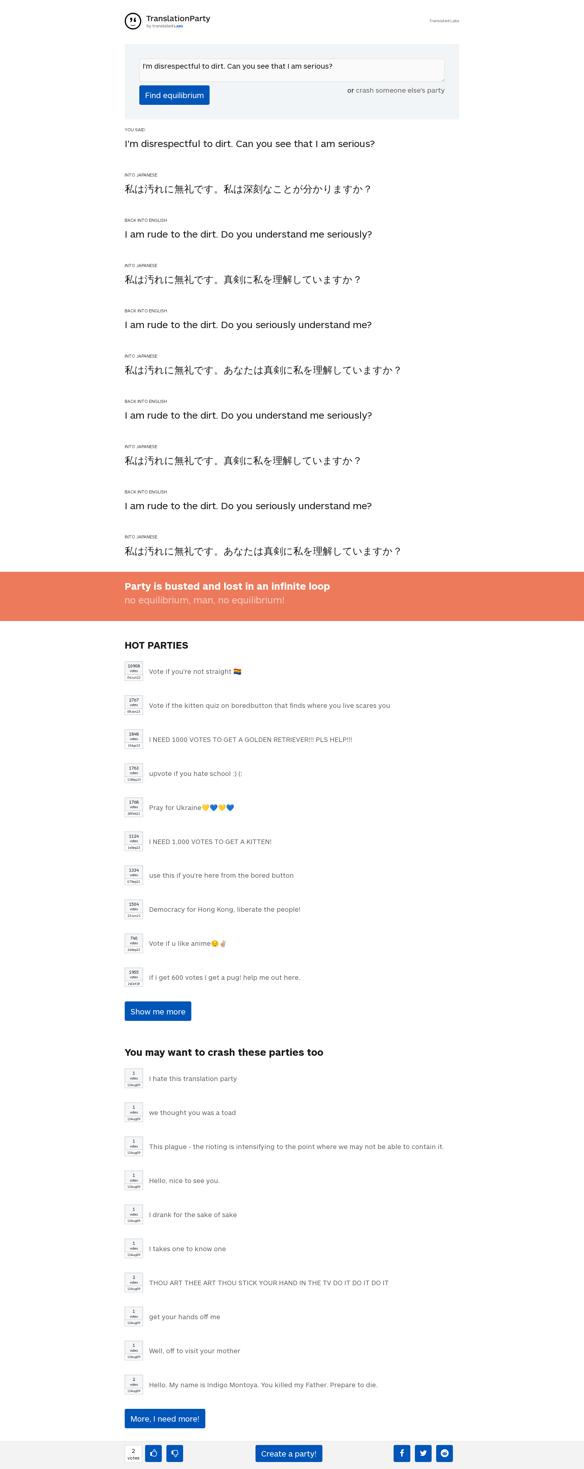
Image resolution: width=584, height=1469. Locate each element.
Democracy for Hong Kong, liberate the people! (225, 909)
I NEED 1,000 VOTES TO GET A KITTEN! (210, 841)
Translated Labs (444, 20)
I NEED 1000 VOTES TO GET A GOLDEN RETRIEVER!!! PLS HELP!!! (250, 739)
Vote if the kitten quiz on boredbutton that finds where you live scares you (269, 705)
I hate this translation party (193, 1078)
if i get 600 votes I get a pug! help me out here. (225, 977)
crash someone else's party (400, 90)
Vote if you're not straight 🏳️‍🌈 (195, 671)
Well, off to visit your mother (194, 1350)
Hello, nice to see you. (184, 1180)
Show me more (158, 1011)
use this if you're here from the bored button (221, 875)
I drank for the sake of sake (193, 1214)
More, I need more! (165, 1418)
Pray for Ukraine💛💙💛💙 (191, 807)
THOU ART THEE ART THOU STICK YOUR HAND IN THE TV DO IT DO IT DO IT (269, 1282)
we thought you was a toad (192, 1112)
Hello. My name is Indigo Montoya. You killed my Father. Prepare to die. (263, 1384)
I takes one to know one (187, 1248)
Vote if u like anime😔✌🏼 (188, 943)
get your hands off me (184, 1316)
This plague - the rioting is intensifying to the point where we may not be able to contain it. (296, 1146)
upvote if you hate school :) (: (195, 773)
